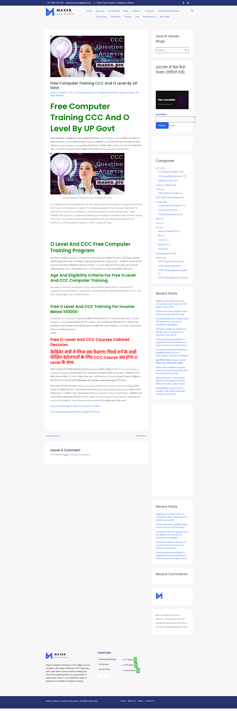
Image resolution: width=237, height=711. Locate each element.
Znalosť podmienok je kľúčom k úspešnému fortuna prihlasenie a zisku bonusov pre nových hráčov (171, 342)
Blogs (125, 11)
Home (89, 11)
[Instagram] (188, 3)
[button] (136, 11)
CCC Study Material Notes (106, 92)
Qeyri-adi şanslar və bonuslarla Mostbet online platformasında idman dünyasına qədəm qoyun (170, 380)
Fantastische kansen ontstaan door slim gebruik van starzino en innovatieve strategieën (172, 321)
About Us (100, 11)
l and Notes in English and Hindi (84, 411)
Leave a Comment (58, 92)
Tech (158, 223)
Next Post (142, 436)
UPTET (159, 258)
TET (157, 227)
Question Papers (127, 92)
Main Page (164, 16)
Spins (158, 218)
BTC (160, 235)
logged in (67, 454)
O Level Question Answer (169, 205)
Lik (51, 406)
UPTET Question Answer (169, 261)
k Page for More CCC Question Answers (82, 406)
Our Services (114, 11)
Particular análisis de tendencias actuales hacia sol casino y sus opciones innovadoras (171, 332)
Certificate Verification (169, 11)
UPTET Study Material (168, 266)
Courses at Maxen (164, 185)
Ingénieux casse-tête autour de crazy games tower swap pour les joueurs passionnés (171, 304)
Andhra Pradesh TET (167, 231)
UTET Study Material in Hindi (171, 277)
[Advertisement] (60, 232)
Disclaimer (116, 16)
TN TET (161, 249)
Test (137, 16)
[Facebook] (183, 3)
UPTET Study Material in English (173, 270)
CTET (158, 189)
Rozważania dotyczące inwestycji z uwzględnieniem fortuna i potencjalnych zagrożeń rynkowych (172, 352)
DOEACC (136, 11)
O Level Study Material (168, 214)
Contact (128, 16)
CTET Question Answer (168, 193)
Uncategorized (162, 253)
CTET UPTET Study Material (168, 197)
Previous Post (52, 436)
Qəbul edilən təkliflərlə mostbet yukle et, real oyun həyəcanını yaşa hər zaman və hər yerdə (172, 370)
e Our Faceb (58, 406)
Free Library (101, 16)
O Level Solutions (166, 210)
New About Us (149, 16)
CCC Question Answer (83, 92)
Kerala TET (163, 244)
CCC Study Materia (59, 411)
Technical (149, 11)
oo (69, 411)
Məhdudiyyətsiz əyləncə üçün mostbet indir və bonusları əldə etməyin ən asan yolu (170, 391)
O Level (159, 202)
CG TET (161, 240)
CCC (70, 92)
